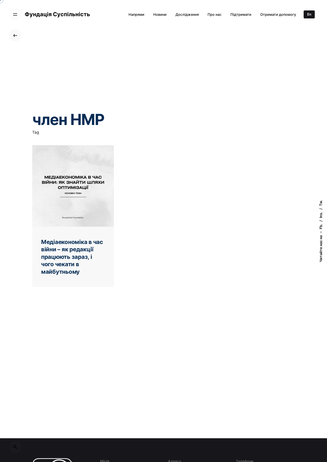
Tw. (321, 203)
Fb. (321, 226)
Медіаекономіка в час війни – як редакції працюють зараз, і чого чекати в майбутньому (72, 256)
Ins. (321, 215)
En (309, 14)
